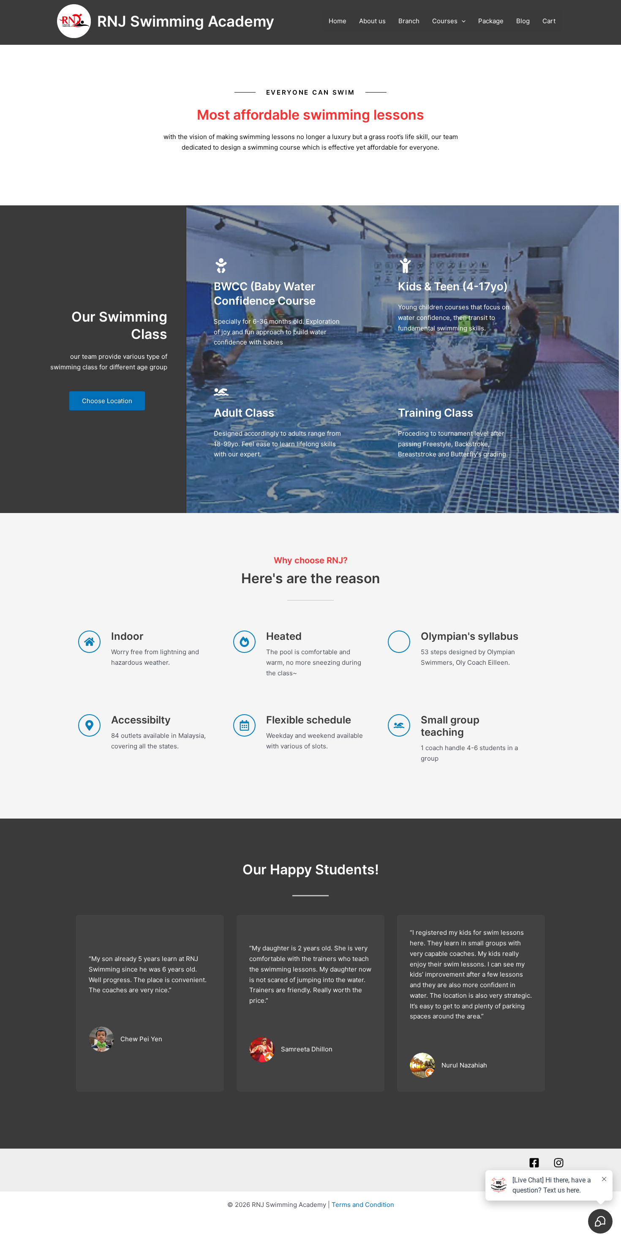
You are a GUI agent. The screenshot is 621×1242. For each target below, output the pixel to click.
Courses (445, 21)
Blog (523, 21)
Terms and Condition (363, 1205)
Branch (408, 21)
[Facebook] (534, 1162)
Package (491, 21)
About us (372, 21)
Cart (549, 21)
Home (337, 21)
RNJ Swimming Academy (185, 21)
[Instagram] (558, 1162)
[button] (462, 21)
